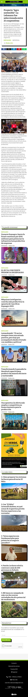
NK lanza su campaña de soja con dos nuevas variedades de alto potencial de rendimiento (13, 596)
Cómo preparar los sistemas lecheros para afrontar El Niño (13, 479)
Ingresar (14, 672)
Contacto (14, 663)
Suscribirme (6, 640)
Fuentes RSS (14, 669)
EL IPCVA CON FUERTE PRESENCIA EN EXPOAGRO (12, 271)
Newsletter (6, 623)
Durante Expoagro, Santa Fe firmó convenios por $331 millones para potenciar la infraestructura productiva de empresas (13, 238)
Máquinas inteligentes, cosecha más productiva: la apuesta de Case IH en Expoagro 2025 (12, 302)
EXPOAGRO (7, 40)
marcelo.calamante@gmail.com (14, 682)
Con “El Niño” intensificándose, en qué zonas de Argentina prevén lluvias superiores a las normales (13, 508)
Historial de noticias (14, 666)
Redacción (9, 43)
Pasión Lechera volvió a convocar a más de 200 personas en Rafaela (12, 568)
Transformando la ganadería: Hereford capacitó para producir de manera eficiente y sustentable (13, 372)
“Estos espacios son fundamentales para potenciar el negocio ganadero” (10, 539)
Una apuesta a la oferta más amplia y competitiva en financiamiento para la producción (13, 406)
